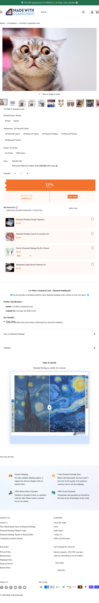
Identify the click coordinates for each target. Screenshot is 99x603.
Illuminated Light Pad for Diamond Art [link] (31, 265)
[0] (97, 12)
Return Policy (5, 568)
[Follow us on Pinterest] (11, 587)
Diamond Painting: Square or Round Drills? (16, 535)
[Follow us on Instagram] (6, 587)
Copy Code (73, 196)
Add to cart (73, 208)
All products (12, 23)
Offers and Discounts (62, 538)
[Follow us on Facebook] (1, 587)
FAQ (56, 527)
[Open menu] (1, 12)
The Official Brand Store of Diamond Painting (17, 527)
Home (2, 23)
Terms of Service (6, 564)
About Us (3, 523)
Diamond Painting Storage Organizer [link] (30, 219)
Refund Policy (5, 556)
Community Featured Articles (11, 538)
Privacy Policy (5, 552)
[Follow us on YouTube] (15, 587)
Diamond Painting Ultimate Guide (13, 531)
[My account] (92, 12)
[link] (10, 222)
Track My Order (60, 523)
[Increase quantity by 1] (27, 173)
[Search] (83, 12)
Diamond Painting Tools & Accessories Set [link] (32, 234)
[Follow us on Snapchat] (24, 587)
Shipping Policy (6, 560)
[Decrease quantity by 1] (14, 173)
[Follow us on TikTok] (20, 587)
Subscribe (61, 570)
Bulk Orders (58, 531)
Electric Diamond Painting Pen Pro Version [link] (32, 248)
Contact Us (58, 535)
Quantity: (7, 173)
